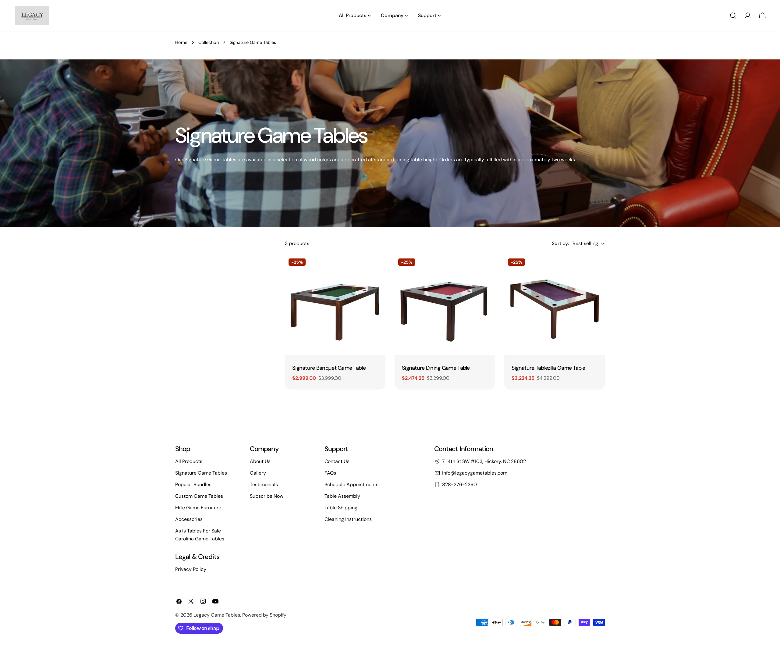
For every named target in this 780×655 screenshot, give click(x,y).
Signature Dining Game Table (436, 368)
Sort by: (560, 243)
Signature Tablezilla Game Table (548, 368)
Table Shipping (340, 507)
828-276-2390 (459, 484)
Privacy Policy (190, 569)
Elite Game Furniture (198, 507)
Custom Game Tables (199, 496)
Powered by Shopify (264, 615)
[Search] (733, 15)
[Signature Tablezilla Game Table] (554, 305)
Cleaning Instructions (348, 519)
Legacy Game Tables (216, 615)
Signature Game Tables (201, 473)
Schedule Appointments (351, 484)
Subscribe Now (266, 496)
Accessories (189, 519)
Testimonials (264, 484)
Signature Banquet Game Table (329, 368)
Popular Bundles (193, 484)
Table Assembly (342, 496)
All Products (188, 461)
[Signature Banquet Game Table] (335, 305)
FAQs (330, 473)
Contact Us (336, 461)
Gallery (258, 473)
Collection (208, 42)
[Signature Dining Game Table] (445, 305)
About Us (260, 461)
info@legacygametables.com (474, 473)
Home (181, 42)
